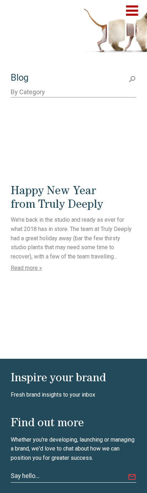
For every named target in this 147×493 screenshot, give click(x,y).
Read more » (26, 268)
